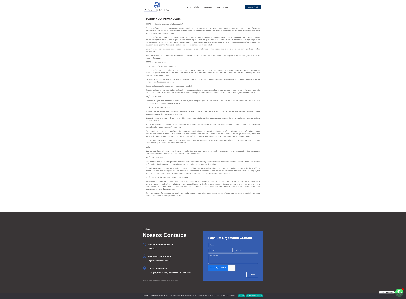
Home (189, 7)
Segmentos (208, 7)
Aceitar (241, 296)
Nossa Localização (157, 268)
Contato (225, 7)
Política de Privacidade (254, 296)
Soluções (196, 7)
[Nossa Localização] (144, 268)
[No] (402, 296)
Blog (218, 7)
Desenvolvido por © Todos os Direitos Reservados (160, 280)
